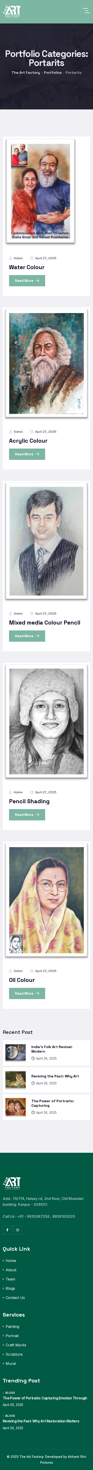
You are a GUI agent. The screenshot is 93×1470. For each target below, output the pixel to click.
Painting (12, 1326)
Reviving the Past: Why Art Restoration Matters (41, 1421)
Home (11, 1260)
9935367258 (38, 1216)
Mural (11, 1363)
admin (18, 258)
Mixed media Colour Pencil (44, 622)
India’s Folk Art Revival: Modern (51, 1049)
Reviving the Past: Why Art (55, 1076)
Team (10, 1279)
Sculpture (14, 1354)
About (11, 1270)
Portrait (12, 1335)
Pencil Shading (29, 801)
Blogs (10, 1288)
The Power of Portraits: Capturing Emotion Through (45, 1398)
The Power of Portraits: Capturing (52, 1103)
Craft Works (16, 1345)
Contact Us (15, 1297)
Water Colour (26, 267)
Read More (24, 280)
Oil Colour (22, 980)
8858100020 (63, 1216)
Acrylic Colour (28, 440)
